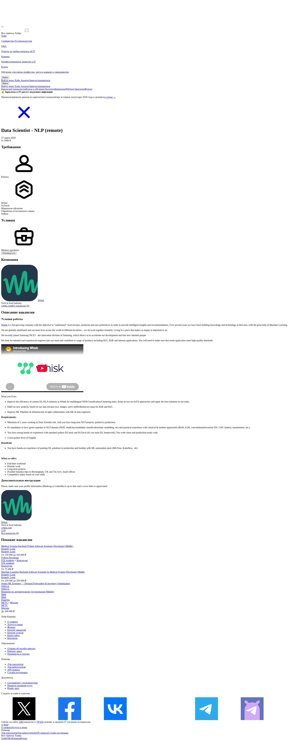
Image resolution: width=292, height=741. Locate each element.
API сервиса (13, 669)
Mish (3, 594)
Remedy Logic (8, 549)
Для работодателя (16, 667)
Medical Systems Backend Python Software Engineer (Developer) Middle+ (37, 546)
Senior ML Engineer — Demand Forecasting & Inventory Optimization (35, 583)
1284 (21, 722)
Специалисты (18, 89)
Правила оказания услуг (20, 685)
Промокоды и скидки (18, 654)
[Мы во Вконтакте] (115, 719)
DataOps (5, 600)
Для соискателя (15, 664)
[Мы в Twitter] (24, 719)
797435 (40, 722)
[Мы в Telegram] (206, 719)
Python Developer (10, 557)
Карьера (16, 738)
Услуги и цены (15, 624)
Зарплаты (79, 89)
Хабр (4, 738)
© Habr (5, 724)
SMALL (5, 586)
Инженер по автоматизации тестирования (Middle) (27, 591)
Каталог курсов (15, 632)
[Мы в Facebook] (69, 719)
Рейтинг (70, 89)
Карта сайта (13, 635)
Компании (60, 89)
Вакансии (6, 89)
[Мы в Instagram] (161, 719)
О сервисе (12, 621)
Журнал (88, 89)
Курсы (23, 738)
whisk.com (6, 306)
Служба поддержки (17, 672)
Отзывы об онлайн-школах (21, 648)
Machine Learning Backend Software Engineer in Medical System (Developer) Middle (43, 572)
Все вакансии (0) (20, 306)
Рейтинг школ (14, 651)
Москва (14, 602)
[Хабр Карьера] (13, 30)
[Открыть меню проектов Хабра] (2, 26)
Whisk (41, 300)
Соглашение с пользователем (22, 682)
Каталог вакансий (16, 630)
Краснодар (22, 560)
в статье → (110, 97)
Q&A (9, 738)
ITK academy (7, 560)
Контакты (12, 638)
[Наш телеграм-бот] (252, 719)
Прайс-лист (13, 688)
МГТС (4, 602)
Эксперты (50, 89)
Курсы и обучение (35, 89)
